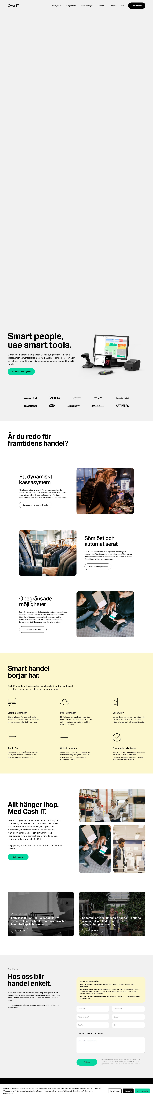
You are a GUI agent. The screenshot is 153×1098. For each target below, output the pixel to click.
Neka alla (128, 1091)
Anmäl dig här (19, 930)
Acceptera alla (142, 1091)
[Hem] (13, 6)
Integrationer (71, 6)
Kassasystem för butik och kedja (35, 505)
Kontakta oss (137, 6)
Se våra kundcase (92, 930)
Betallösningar (87, 6)
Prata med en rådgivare (21, 371)
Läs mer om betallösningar (33, 629)
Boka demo (18, 857)
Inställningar (115, 1091)
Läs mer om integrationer (98, 567)
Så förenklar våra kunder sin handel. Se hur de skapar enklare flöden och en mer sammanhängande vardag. (111, 921)
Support (112, 6)
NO (122, 6)
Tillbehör (101, 6)
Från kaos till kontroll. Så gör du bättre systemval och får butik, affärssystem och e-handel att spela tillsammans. (39, 921)
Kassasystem (56, 6)
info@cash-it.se (132, 996)
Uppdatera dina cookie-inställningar (93, 996)
